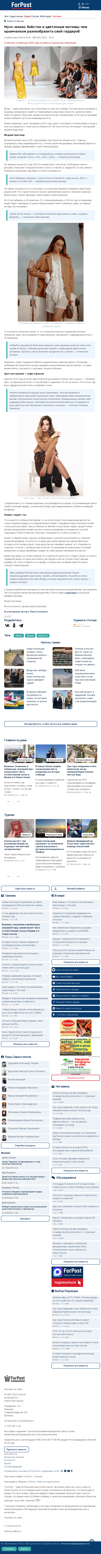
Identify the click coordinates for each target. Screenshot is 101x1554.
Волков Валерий (16, 1079)
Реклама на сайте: (13, 1517)
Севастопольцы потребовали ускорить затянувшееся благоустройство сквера (22, 904)
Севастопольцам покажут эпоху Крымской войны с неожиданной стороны (37, 655)
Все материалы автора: (26, 611)
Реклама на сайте (13, 1389)
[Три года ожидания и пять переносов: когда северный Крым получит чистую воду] (82, 746)
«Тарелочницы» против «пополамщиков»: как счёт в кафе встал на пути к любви (23, 1011)
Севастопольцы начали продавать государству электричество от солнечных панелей (74, 1096)
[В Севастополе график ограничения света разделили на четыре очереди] (51, 746)
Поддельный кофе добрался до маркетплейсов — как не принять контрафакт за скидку (70, 1121)
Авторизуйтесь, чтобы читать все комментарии (50, 723)
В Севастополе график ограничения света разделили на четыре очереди (48, 770)
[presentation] (8, 801)
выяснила (71, 592)
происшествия (55, 834)
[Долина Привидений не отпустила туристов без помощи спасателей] (82, 820)
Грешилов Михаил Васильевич (24, 1128)
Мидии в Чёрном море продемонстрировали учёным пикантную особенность (25, 1000)
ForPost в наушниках (67, 1014)
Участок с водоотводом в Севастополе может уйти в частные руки (22, 966)
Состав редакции (13, 1466)
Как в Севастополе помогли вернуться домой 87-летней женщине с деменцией (22, 1034)
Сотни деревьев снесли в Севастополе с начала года (23, 915)
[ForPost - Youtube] (68, 1471)
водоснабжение (85, 760)
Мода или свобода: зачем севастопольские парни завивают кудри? (37, 676)
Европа (27, 834)
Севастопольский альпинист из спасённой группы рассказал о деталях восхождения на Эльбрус (50, 846)
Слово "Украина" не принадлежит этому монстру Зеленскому (21, 1163)
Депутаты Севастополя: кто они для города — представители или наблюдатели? (24, 1178)
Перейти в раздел (25, 1145)
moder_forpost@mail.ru (22, 1420)
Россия (35, 16)
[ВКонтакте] (7, 625)
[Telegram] (21, 625)
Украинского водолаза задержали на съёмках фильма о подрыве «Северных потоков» (73, 916)
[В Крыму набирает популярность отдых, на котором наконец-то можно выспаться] (14, 691)
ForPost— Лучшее (33, 1476)
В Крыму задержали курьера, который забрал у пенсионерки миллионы (21, 977)
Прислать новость (25, 888)
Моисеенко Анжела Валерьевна (24, 1112)
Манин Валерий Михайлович (23, 1095)
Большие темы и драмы (68, 1002)
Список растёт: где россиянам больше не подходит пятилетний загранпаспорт (16, 845)
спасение (88, 834)
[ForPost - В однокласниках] (71, 1471)
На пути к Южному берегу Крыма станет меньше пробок (22, 1022)
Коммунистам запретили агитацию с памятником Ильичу (20, 955)
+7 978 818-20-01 (12, 1526)
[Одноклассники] (14, 625)
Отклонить (9, 1549)
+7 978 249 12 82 (12, 1426)
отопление (25, 760)
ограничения (55, 760)
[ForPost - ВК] (65, 1471)
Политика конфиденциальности (75, 1543)
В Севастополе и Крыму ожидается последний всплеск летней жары (20, 944)
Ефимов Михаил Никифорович (23, 1136)
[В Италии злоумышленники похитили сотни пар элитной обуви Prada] (62, 670)
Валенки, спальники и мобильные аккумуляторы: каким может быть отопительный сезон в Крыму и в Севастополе (18, 772)
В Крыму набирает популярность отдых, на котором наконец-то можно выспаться (37, 698)
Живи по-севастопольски (69, 1008)
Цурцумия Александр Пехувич (23, 1063)
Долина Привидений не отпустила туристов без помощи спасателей (80, 844)
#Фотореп (45, 16)
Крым (27, 16)
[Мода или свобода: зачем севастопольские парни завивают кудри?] (14, 670)
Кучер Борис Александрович (22, 1103)
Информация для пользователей (34, 1434)
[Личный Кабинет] (79, 3)
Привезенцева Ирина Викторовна (25, 1120)
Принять (24, 1549)
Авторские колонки (14, 1457)
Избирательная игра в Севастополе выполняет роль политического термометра (24, 1208)
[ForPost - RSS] (62, 1471)
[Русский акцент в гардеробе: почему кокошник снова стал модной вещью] (62, 691)
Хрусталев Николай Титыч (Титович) (26, 1071)
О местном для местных (68, 983)
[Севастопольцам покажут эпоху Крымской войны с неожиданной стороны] (14, 648)
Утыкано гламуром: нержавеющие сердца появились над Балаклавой (22, 1193)
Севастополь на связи (67, 969)
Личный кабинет (76, 888)
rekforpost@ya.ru (12, 1531)
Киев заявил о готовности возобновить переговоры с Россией (22, 989)
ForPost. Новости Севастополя (43, 1481)
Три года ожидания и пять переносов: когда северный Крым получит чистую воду (82, 770)
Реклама (56, 16)
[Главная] (21, 3)
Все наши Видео (64, 977)
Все (6, 16)
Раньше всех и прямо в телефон (72, 995)
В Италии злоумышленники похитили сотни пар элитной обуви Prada (85, 676)
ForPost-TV (9, 1460)
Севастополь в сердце (67, 989)
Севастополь (16, 16)
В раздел (25, 1218)
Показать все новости (25, 1044)
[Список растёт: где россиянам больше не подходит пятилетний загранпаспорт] (19, 820)
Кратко (7, 1463)
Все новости (10, 1453)
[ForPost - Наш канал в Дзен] (73, 1471)
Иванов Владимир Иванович (23, 1087)
